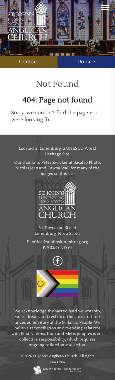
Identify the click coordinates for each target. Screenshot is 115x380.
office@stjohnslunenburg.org (60, 242)
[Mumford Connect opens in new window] (57, 374)
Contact (28, 61)
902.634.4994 (59, 247)
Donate (86, 61)
